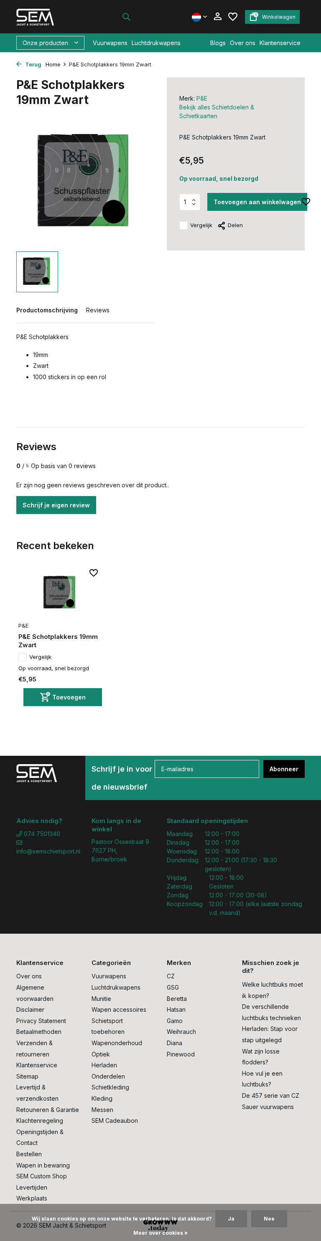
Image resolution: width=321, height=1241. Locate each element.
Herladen (104, 1065)
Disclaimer (30, 1009)
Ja (231, 1219)
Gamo (175, 1020)
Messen (102, 1109)
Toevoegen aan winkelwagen (257, 201)
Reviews (98, 310)
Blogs (218, 42)
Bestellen (29, 1153)
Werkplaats (31, 1198)
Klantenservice (280, 42)
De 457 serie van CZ (270, 1095)
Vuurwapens (110, 42)
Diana (174, 1042)
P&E (201, 98)
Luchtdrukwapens (156, 42)
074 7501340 (41, 833)
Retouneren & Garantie (47, 1109)
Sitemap (27, 1076)
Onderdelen (108, 1076)
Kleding (102, 1098)
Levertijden (31, 1187)
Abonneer (284, 768)
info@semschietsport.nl (47, 851)
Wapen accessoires (119, 1009)
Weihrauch (181, 1031)
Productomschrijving (47, 310)
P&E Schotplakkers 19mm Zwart (58, 641)
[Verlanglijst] (232, 16)
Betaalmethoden (38, 1031)
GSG (173, 987)
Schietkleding (110, 1087)
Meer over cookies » (160, 1233)
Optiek (101, 1054)
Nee (269, 1219)
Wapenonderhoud (117, 1042)
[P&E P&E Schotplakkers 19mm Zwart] (60, 593)
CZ (171, 976)
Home (53, 64)
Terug (32, 64)
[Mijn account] (218, 16)
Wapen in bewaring (43, 1165)
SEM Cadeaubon (115, 1120)
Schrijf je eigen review (56, 505)
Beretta (177, 998)
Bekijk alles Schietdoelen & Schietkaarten (216, 111)
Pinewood (181, 1054)
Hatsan (176, 1009)
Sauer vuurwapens (268, 1106)
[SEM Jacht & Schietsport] (42, 16)
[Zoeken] (126, 17)
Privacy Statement (41, 1020)
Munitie (101, 998)
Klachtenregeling (39, 1120)
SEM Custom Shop (41, 1176)
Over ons (242, 42)
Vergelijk (201, 225)
